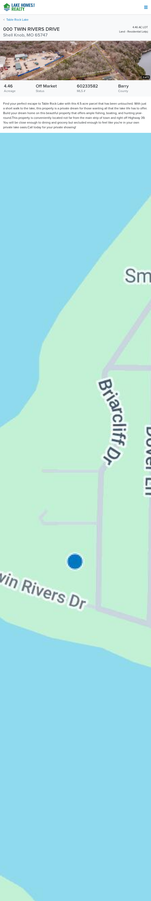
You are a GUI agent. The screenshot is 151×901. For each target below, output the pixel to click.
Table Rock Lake (17, 20)
